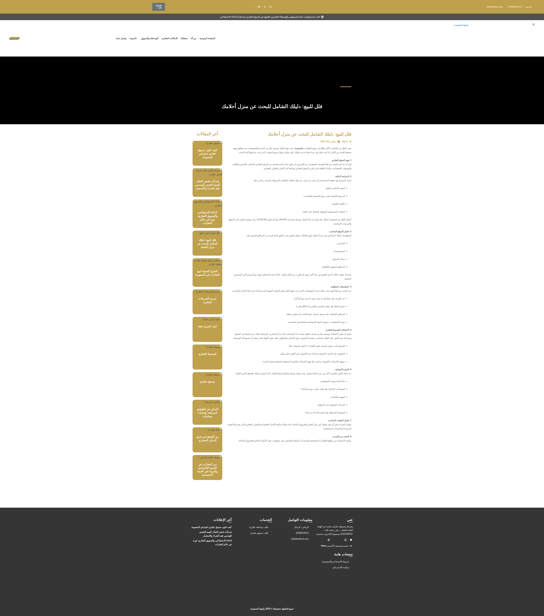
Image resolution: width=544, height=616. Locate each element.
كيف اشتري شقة (207, 326)
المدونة (133, 38)
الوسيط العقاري (207, 353)
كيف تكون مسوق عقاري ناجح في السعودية (207, 154)
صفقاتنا (184, 38)
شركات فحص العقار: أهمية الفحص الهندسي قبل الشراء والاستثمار (207, 185)
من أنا (193, 38)
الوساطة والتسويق (149, 38)
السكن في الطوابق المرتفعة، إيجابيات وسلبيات (207, 413)
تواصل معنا (121, 38)
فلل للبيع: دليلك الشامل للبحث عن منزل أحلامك (207, 244)
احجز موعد (14, 38)
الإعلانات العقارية (170, 38)
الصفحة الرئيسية (207, 38)
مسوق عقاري (207, 381)
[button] (149, 38)
